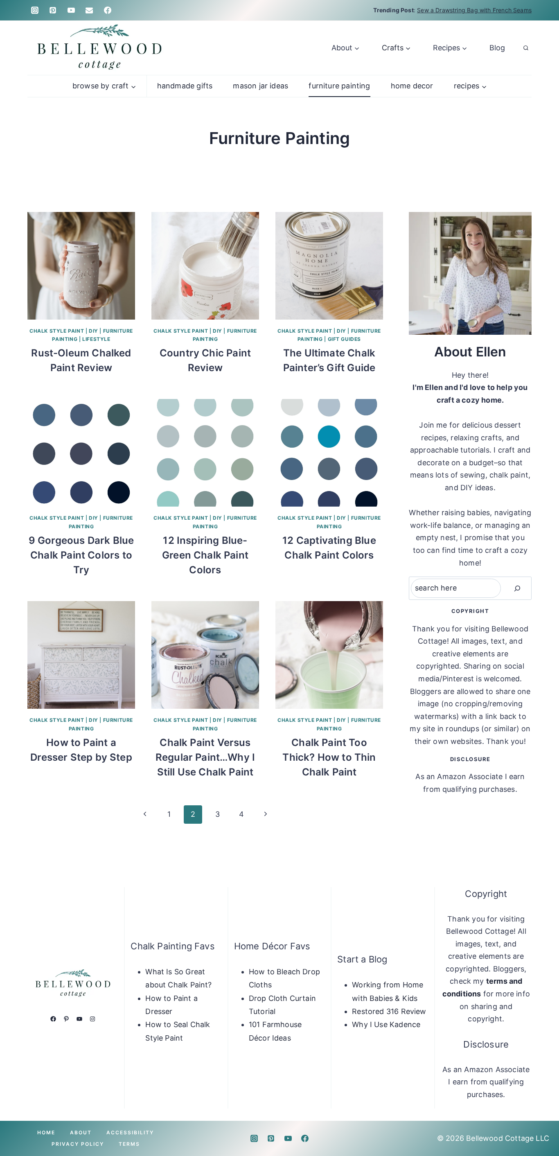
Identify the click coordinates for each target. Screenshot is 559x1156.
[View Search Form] (526, 48)
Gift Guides (344, 339)
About (81, 1132)
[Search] (517, 588)
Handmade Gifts (185, 85)
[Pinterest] (52, 10)
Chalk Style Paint (56, 331)
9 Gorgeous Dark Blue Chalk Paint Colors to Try (81, 555)
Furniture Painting (339, 85)
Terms (129, 1144)
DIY (93, 331)
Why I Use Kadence (386, 1024)
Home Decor (412, 85)
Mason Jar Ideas (260, 85)
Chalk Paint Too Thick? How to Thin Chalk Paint (329, 757)
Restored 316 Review (389, 1011)
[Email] (89, 10)
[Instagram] (34, 10)
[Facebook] (107, 10)
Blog (497, 47)
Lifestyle (96, 339)
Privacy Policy (78, 1144)
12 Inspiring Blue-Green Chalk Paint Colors (205, 555)
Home (46, 1132)
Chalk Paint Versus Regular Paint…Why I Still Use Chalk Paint (205, 757)
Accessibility (130, 1132)
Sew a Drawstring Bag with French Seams (474, 10)
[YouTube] (71, 10)
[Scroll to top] (539, 1124)
